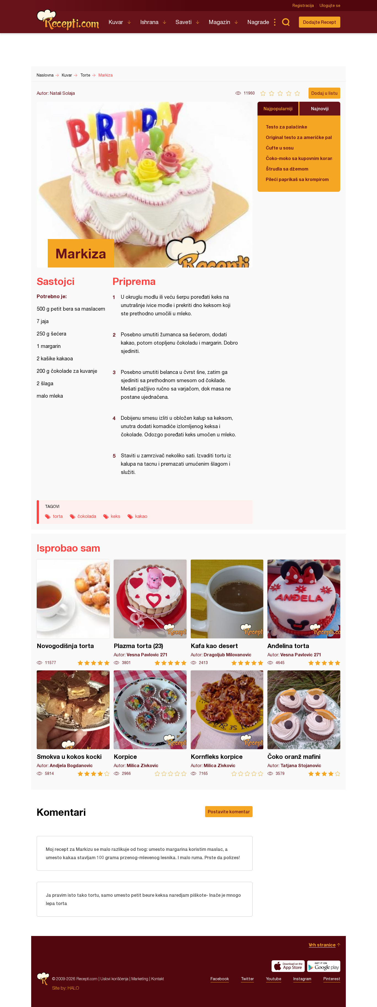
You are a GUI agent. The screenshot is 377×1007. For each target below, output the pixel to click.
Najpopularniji (278, 108)
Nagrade (258, 22)
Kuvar (115, 22)
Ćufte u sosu (280, 147)
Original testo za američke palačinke (299, 137)
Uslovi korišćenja (114, 978)
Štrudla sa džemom (287, 168)
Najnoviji (320, 108)
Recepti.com (68, 20)
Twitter (247, 979)
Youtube (273, 979)
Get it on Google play (323, 966)
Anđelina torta (303, 612)
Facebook (220, 979)
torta (58, 516)
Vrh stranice (322, 944)
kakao (141, 516)
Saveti (184, 22)
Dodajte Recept (319, 22)
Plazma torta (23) (150, 612)
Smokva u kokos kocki (73, 723)
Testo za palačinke (286, 126)
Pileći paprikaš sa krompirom (297, 179)
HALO (73, 987)
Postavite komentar (229, 811)
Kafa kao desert (227, 612)
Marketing (139, 978)
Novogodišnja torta (73, 612)
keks (115, 516)
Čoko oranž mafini (303, 723)
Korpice (150, 723)
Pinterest (331, 979)
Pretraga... (286, 22)
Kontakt (157, 978)
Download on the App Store (288, 966)
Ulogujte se (330, 5)
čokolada (87, 516)
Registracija (303, 5)
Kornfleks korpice (227, 723)
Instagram (302, 979)
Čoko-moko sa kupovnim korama (299, 158)
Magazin (219, 22)
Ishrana (149, 22)
